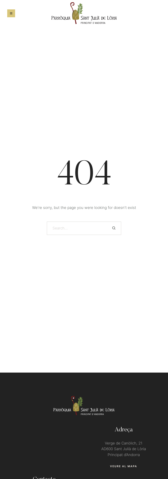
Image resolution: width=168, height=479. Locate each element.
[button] (123, 466)
